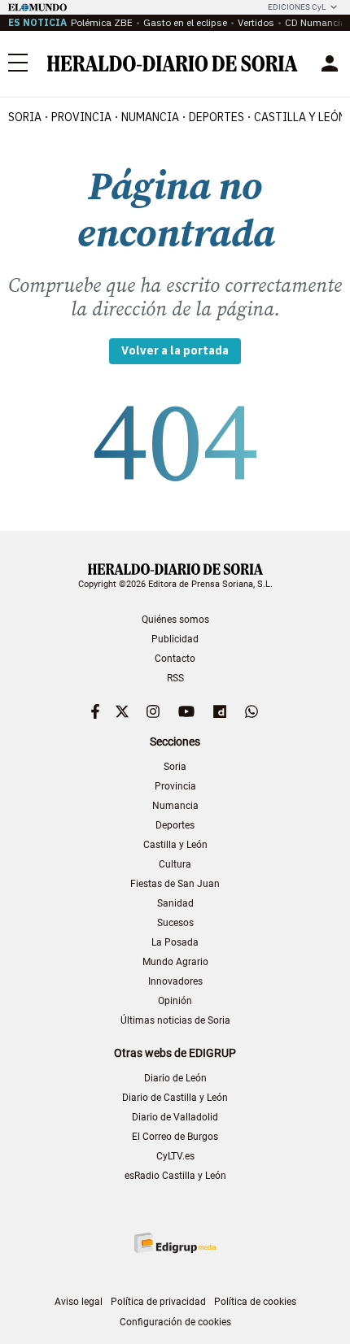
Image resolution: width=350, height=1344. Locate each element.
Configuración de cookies (175, 1322)
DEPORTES (216, 117)
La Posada (175, 942)
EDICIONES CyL (297, 6)
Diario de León (175, 1078)
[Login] (329, 63)
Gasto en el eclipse (185, 22)
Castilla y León (175, 844)
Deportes (175, 825)
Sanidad (175, 903)
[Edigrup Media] (175, 1243)
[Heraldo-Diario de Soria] (172, 63)
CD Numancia (315, 22)
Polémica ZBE (102, 22)
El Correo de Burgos (175, 1136)
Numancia (175, 805)
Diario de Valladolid (175, 1117)
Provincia (175, 786)
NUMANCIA (150, 117)
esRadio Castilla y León (175, 1175)
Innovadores (175, 981)
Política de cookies (255, 1301)
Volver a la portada (175, 350)
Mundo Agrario (175, 962)
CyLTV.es (175, 1156)
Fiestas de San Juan (175, 883)
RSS (175, 678)
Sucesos (175, 923)
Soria (175, 766)
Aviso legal (79, 1301)
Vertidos (256, 22)
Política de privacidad (158, 1301)
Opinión (175, 1001)
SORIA (25, 117)
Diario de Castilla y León (175, 1097)
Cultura (175, 864)
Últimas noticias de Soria (175, 1020)
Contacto (175, 658)
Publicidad (175, 639)
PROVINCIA (81, 117)
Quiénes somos (175, 619)
